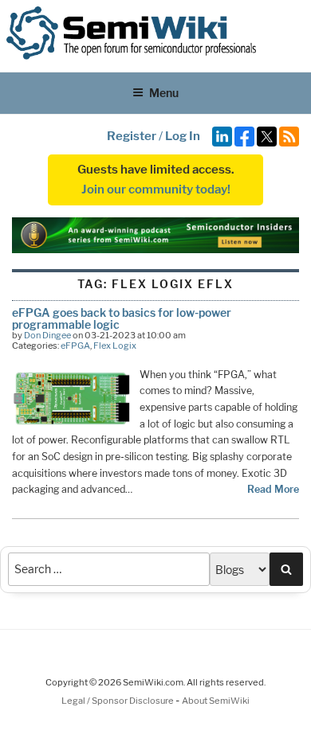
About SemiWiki (216, 700)
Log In (182, 136)
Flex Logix (114, 345)
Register (131, 136)
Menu (164, 93)
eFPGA (75, 345)
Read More (273, 489)
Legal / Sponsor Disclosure (118, 700)
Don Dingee (47, 335)
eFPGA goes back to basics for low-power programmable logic (121, 318)
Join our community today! (155, 189)
